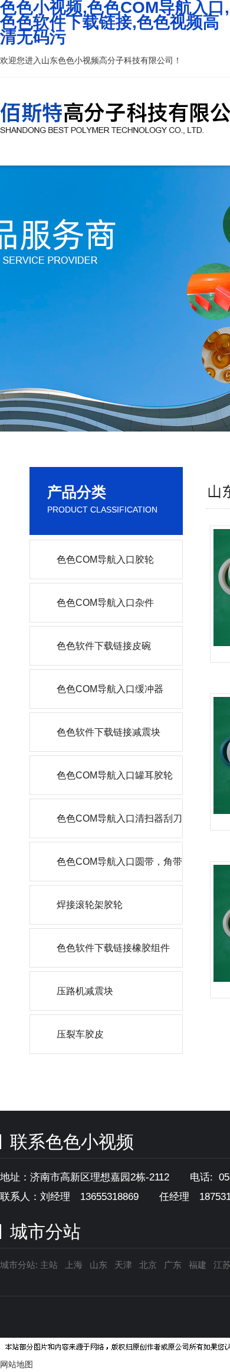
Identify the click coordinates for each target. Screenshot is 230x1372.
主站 (48, 1265)
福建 (197, 1265)
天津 (123, 1265)
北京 (148, 1265)
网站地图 (16, 1364)
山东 (98, 1265)
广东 (173, 1265)
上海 (74, 1265)
